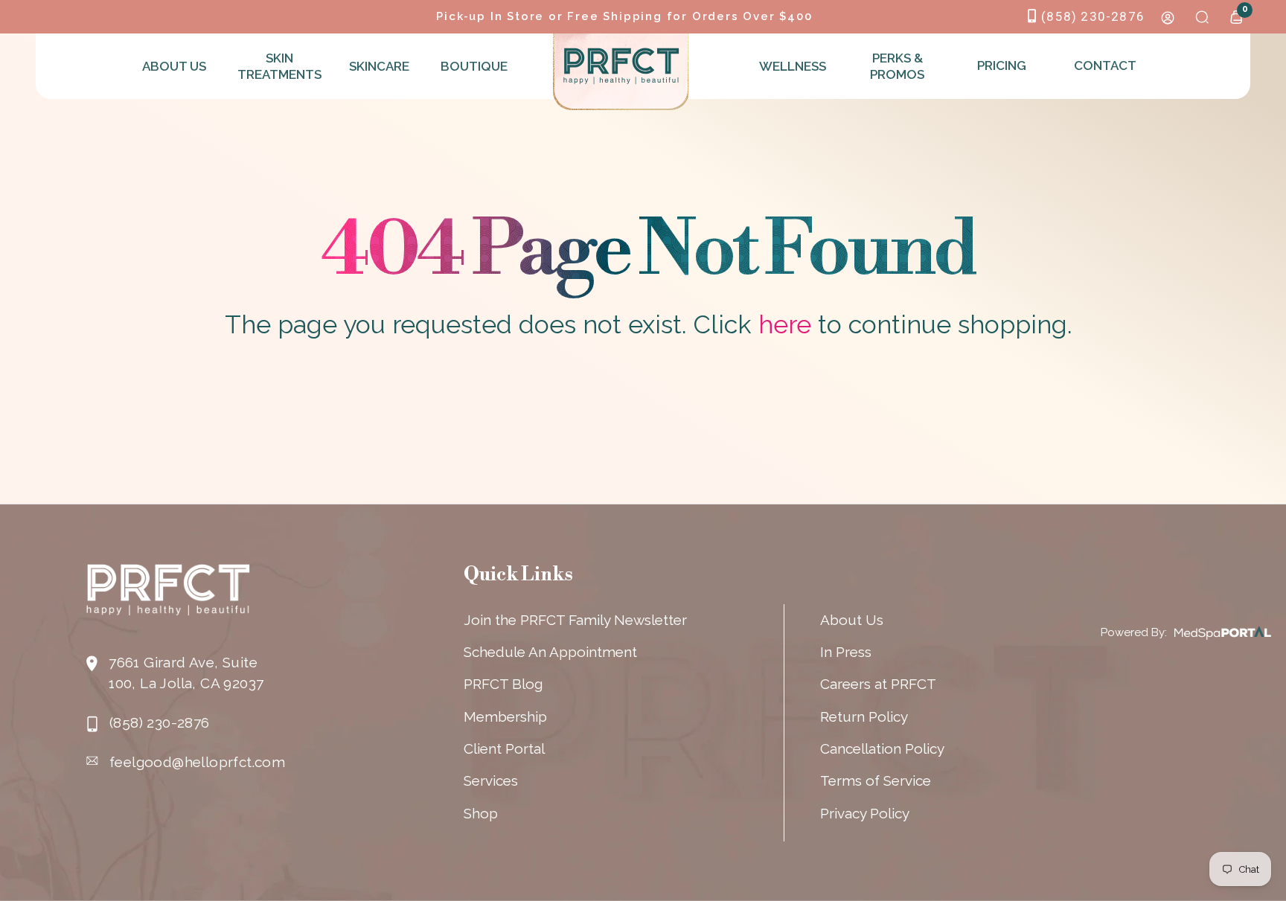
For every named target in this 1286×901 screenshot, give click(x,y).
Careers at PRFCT (878, 684)
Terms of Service (875, 780)
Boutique (474, 66)
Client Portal (504, 748)
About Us (174, 66)
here (784, 324)
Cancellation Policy (882, 748)
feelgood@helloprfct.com (197, 762)
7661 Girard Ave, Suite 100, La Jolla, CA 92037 (186, 672)
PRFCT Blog (503, 684)
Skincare (379, 66)
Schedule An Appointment (550, 652)
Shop (481, 813)
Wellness (792, 66)
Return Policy (864, 716)
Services (491, 780)
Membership (505, 716)
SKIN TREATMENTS (277, 66)
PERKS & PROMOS (897, 66)
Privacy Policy (864, 813)
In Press (845, 652)
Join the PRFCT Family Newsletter (575, 620)
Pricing (1001, 65)
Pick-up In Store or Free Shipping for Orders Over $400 (624, 16)
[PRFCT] (621, 66)
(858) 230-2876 (1093, 16)
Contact (1105, 65)
